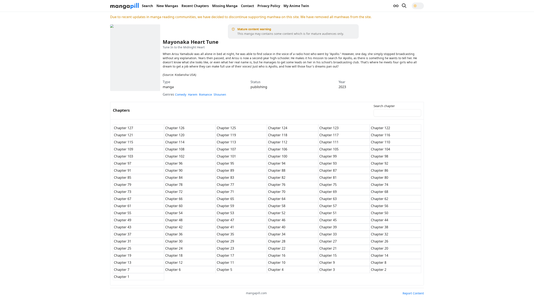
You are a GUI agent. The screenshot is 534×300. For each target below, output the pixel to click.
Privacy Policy (268, 6)
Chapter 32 (379, 234)
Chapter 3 (327, 269)
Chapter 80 (379, 177)
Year (342, 82)
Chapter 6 (173, 269)
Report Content (413, 293)
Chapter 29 (225, 241)
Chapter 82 (276, 177)
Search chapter (384, 106)
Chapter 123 (329, 128)
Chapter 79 (122, 184)
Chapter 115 (123, 142)
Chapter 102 (174, 156)
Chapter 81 (328, 177)
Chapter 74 (379, 184)
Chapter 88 (276, 170)
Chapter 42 (174, 227)
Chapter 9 (327, 262)
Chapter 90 (174, 170)
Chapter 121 (123, 135)
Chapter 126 (174, 128)
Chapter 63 (328, 198)
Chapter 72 (174, 191)
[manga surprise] (396, 6)
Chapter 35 (225, 234)
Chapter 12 (174, 262)
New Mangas (167, 6)
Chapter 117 (329, 135)
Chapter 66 (174, 198)
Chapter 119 (226, 135)
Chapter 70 (276, 191)
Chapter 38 (379, 227)
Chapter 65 (225, 198)
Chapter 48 (174, 220)
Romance (205, 94)
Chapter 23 (225, 248)
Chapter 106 (277, 149)
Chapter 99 (328, 156)
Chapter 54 (174, 213)
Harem (192, 94)
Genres (168, 94)
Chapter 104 (380, 149)
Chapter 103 (123, 156)
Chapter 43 (122, 227)
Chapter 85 (122, 177)
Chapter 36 (174, 234)
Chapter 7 (121, 269)
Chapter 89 (225, 170)
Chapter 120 (174, 135)
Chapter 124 (277, 128)
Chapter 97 (122, 163)
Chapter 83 (225, 177)
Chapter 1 (121, 276)
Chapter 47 (225, 220)
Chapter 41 (225, 227)
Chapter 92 (379, 163)
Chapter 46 (276, 220)
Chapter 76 (276, 184)
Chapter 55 (122, 213)
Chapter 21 (328, 248)
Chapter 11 (225, 262)
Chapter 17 (225, 255)
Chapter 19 (122, 255)
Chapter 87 (328, 170)
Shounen (220, 94)
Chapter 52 (276, 213)
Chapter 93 (328, 163)
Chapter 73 (122, 191)
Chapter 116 (380, 135)
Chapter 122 (380, 128)
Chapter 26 (379, 241)
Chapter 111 (329, 142)
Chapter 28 (276, 241)
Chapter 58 (276, 206)
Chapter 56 (379, 206)
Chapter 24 (174, 248)
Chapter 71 (225, 191)
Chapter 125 (226, 128)
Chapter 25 (122, 248)
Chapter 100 (277, 156)
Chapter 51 (328, 213)
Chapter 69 (328, 191)
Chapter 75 (328, 184)
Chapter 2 (378, 269)
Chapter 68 (379, 191)
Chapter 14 (379, 255)
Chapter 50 (379, 213)
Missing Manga (225, 6)
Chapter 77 (225, 184)
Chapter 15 (328, 255)
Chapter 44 (379, 220)
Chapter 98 (379, 156)
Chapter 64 (276, 198)
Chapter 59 (225, 206)
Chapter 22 (276, 248)
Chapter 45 (328, 220)
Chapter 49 (122, 220)
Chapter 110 (380, 142)
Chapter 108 (174, 149)
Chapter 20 (379, 248)
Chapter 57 (328, 206)
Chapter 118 (277, 135)
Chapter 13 (122, 262)
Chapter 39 (328, 227)
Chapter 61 (122, 206)
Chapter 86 (379, 170)
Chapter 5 (224, 269)
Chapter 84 (174, 177)
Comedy (180, 94)
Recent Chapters (195, 6)
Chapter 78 (174, 184)
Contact (247, 6)
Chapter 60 (174, 206)
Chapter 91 (122, 170)
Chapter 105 (329, 149)
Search (147, 6)
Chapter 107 (226, 149)
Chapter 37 (122, 234)
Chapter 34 (276, 234)
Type (166, 82)
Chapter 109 (123, 149)
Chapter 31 (122, 241)
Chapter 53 (225, 213)
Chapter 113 (226, 142)
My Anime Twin (296, 6)
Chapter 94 (276, 163)
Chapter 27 (328, 241)
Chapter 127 (123, 128)
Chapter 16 (276, 255)
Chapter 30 (174, 241)
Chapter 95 (225, 163)
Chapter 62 (379, 198)
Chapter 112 (277, 142)
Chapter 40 (276, 227)
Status (256, 82)
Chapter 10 (276, 262)
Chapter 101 (226, 156)
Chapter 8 (378, 262)
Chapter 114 (174, 142)
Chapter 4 (275, 269)
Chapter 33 (328, 234)
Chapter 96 (174, 163)
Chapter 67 (122, 198)
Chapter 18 (174, 255)
